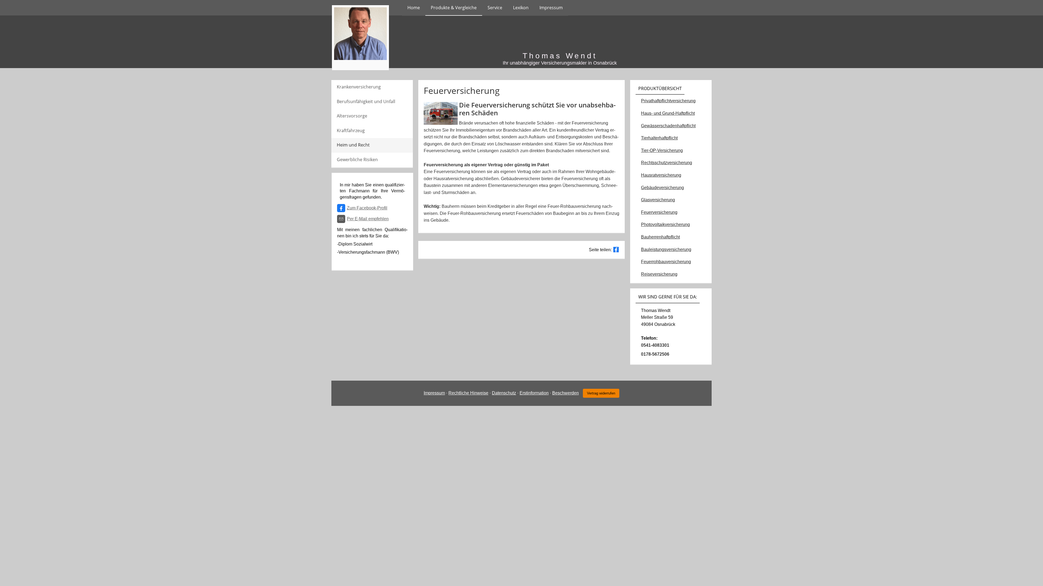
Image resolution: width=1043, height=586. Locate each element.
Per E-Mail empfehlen (368, 218)
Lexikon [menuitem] (521, 8)
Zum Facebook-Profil (367, 208)
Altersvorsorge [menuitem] (352, 116)
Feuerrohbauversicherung (666, 261)
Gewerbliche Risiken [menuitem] (357, 160)
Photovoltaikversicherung (665, 224)
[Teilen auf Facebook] (616, 249)
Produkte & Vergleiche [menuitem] (454, 8)
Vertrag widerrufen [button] (601, 393)
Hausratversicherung (661, 175)
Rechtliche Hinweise (468, 393)
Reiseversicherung (659, 274)
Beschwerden (565, 393)
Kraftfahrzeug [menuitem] (351, 130)
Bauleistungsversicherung (666, 249)
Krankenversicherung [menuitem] (359, 87)
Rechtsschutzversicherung (666, 162)
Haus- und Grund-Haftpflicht (668, 113)
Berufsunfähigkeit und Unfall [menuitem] (366, 101)
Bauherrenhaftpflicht (660, 237)
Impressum (434, 393)
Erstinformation (534, 393)
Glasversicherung (658, 200)
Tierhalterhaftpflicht (659, 138)
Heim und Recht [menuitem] (353, 145)
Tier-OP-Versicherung (662, 150)
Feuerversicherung (659, 212)
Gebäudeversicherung (662, 187)
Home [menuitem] (413, 8)
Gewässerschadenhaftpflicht (668, 125)
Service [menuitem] (495, 8)
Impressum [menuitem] (551, 8)
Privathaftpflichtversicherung (668, 100)
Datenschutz (504, 393)
